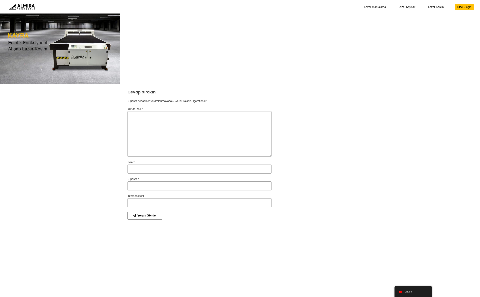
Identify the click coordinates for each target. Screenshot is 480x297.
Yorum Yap (135, 108)
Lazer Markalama (375, 6)
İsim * (131, 162)
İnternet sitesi (136, 195)
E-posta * (133, 178)
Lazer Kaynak (407, 6)
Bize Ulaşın (464, 6)
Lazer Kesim (436, 6)
